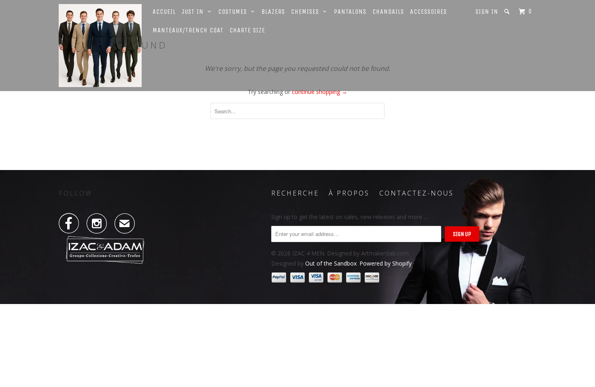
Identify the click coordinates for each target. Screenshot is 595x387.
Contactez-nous (416, 193)
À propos (349, 193)
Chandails (388, 11)
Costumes (234, 11)
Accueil (164, 11)
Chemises (307, 11)
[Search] (508, 11)
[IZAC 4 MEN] (100, 45)
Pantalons (350, 11)
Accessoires (428, 11)
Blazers (273, 11)
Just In (195, 11)
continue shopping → (319, 92)
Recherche (295, 193)
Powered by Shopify (385, 263)
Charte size (247, 30)
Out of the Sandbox (331, 263)
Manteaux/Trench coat (188, 30)
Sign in (487, 11)
